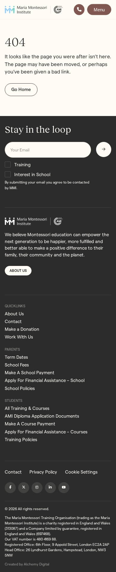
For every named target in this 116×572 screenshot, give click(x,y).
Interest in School (32, 174)
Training (22, 164)
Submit (103, 149)
